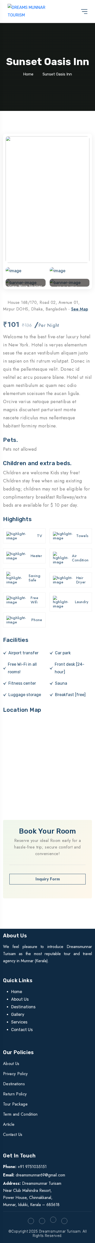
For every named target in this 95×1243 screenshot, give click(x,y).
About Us (20, 999)
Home (28, 74)
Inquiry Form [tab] (47, 879)
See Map (79, 309)
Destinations (23, 1006)
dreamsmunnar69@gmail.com (40, 1175)
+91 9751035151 (32, 1167)
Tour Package (15, 1104)
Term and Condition (20, 1114)
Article (8, 1124)
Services (19, 1022)
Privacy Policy (15, 1074)
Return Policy (15, 1094)
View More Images (25, 285)
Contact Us (22, 1029)
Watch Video (69, 286)
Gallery (17, 1014)
